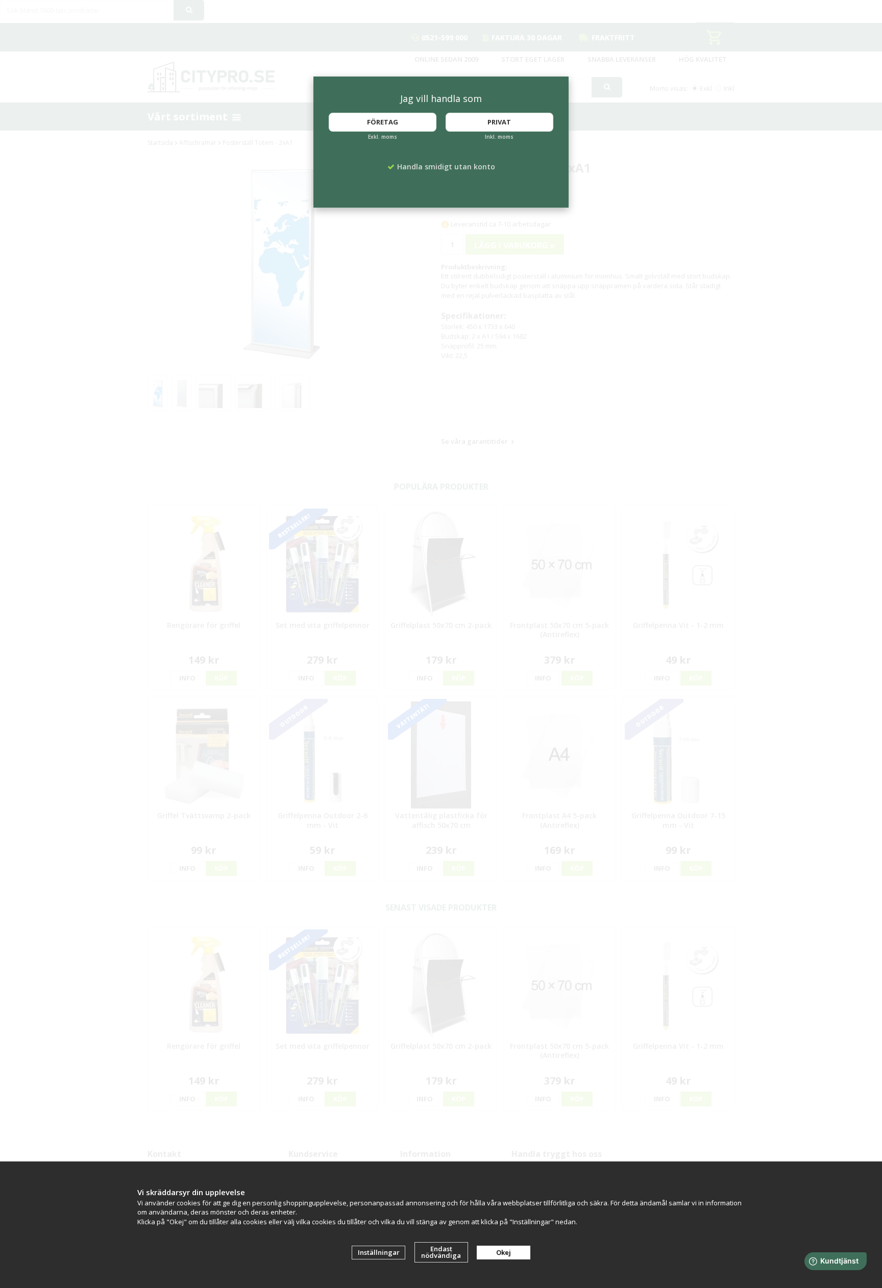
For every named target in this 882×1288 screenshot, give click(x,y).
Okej (503, 1252)
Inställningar (379, 1252)
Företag (382, 122)
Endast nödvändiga (441, 1252)
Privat (499, 122)
